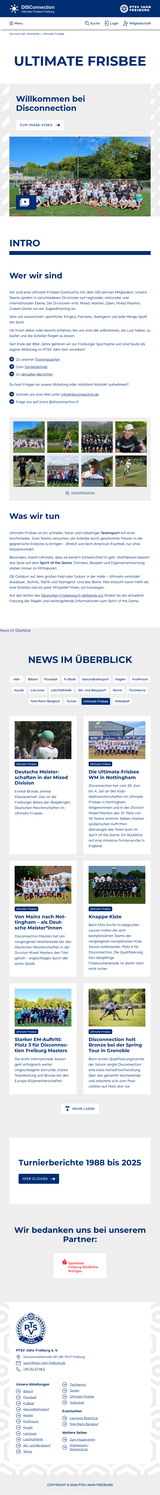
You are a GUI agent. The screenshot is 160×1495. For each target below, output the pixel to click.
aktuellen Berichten (37, 374)
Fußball (70, 679)
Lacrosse (37, 690)
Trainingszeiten (47, 359)
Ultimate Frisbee (96, 701)
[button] (16, 23)
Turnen (72, 701)
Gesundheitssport (95, 679)
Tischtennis (137, 690)
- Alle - (16, 679)
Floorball (50, 679)
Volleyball (122, 701)
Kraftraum (140, 679)
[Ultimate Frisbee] (32, 8)
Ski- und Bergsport (92, 690)
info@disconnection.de (80, 394)
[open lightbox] (80, 176)
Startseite (33, 34)
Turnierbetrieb (35, 367)
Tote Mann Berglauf (45, 701)
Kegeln (120, 679)
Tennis (117, 690)
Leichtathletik (61, 690)
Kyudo (19, 690)
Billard (32, 679)
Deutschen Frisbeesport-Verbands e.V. (72, 595)
